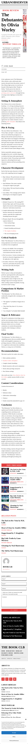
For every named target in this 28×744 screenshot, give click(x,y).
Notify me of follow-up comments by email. (12, 592)
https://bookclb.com (6, 569)
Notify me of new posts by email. (10, 594)
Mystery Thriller (12, 44)
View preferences (14, 740)
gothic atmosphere (11, 121)
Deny (14, 736)
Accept (14, 732)
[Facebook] (2, 75)
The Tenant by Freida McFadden (12, 708)
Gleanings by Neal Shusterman (16, 506)
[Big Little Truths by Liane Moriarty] (5, 498)
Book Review (11, 10)
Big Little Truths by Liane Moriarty (17, 496)
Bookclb (11, 66)
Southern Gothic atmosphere (10, 360)
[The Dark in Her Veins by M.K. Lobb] (5, 471)
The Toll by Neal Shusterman (12, 551)
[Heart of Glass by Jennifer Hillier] (5, 480)
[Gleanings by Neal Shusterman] (5, 507)
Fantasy (13, 473)
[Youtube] (14, 679)
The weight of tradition (10, 231)
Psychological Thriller (7, 710)
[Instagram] (6, 679)
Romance (3, 715)
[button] (26, 719)
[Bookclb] (2, 66)
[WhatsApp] (12, 75)
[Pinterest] (9, 75)
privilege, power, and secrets (8, 93)
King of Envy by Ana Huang (11, 717)
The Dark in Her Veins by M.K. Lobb (18, 470)
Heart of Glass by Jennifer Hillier (16, 478)
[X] (6, 75)
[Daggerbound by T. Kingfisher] (5, 489)
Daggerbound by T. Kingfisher (16, 488)
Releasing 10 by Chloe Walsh (11, 713)
